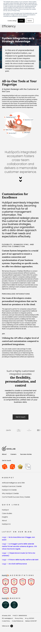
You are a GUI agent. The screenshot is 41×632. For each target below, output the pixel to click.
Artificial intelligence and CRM (13, 483)
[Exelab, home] (8, 448)
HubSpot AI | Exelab (9, 490)
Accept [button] (21, 20)
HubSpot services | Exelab (12, 486)
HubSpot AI (6, 524)
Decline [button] (30, 20)
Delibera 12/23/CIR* (31, 621)
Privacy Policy (19, 618)
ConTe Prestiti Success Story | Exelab (16, 497)
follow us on (7, 626)
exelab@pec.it (8, 618)
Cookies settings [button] (12, 20)
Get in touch (20, 417)
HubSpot (5, 510)
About (4, 454)
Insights (5, 517)
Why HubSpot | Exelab (10, 493)
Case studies (7, 513)
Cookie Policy (6, 621)
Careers (13, 454)
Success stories (26, 454)
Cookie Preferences (17, 621)
